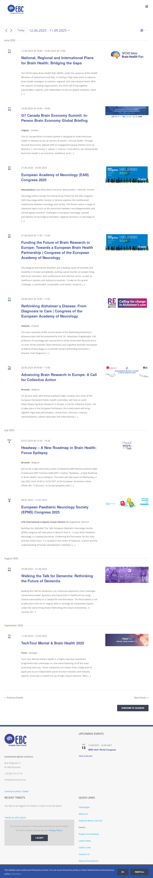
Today (21, 30)
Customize (16, 873)
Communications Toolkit (16, 791)
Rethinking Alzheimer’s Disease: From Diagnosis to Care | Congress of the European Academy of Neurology (53, 311)
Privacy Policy (55, 830)
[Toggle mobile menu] (147, 6)
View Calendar (85, 755)
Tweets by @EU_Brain (15, 817)
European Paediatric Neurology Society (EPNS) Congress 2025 (54, 509)
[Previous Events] (6, 30)
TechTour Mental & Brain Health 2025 (52, 642)
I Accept (39, 838)
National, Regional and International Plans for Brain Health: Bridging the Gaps (57, 60)
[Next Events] (11, 30)
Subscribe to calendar (132, 708)
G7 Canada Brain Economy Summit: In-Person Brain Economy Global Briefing (54, 118)
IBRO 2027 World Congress (102, 749)
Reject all (139, 872)
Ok (122, 872)
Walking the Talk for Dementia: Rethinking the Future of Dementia (57, 578)
